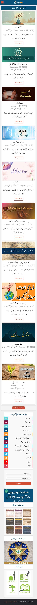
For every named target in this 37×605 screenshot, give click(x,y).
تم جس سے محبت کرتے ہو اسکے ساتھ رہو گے (18, 263)
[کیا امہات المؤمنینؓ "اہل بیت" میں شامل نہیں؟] (27, 530)
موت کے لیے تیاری (18, 103)
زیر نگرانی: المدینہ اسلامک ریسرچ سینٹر (10, 601)
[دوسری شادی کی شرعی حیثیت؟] (27, 513)
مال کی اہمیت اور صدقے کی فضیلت (18, 303)
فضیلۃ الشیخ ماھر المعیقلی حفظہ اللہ (10, 30)
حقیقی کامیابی (18, 27)
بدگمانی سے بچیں (18, 344)
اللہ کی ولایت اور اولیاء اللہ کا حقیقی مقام (18, 64)
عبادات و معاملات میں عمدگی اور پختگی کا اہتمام (18, 221)
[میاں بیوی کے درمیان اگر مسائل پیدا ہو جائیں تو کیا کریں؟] (27, 521)
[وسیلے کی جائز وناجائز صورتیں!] (10, 521)
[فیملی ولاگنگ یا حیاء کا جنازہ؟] (10, 513)
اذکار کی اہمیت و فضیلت (18, 142)
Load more (18, 408)
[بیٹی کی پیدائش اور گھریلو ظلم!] (18, 530)
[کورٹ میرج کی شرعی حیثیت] (10, 530)
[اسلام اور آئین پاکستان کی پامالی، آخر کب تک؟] (18, 521)
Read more (18, 43)
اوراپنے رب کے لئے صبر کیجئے (18, 383)
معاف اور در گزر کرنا (18, 183)
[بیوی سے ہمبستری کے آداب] (18, 513)
